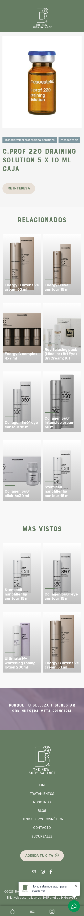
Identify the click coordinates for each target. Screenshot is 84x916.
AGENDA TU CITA (39, 856)
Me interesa (19, 188)
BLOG (42, 811)
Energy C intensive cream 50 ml (22, 287)
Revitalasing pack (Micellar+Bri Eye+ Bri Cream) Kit (61, 354)
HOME (42, 785)
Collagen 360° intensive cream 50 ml (59, 422)
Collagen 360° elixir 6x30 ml (17, 493)
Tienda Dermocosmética (42, 819)
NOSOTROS (42, 802)
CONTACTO (42, 828)
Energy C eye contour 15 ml (57, 287)
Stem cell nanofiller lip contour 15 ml (57, 491)
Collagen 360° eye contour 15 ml (21, 425)
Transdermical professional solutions (29, 140)
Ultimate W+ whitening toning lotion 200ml (20, 663)
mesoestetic (69, 140)
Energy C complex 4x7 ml (21, 356)
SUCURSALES (42, 836)
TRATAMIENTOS (42, 794)
